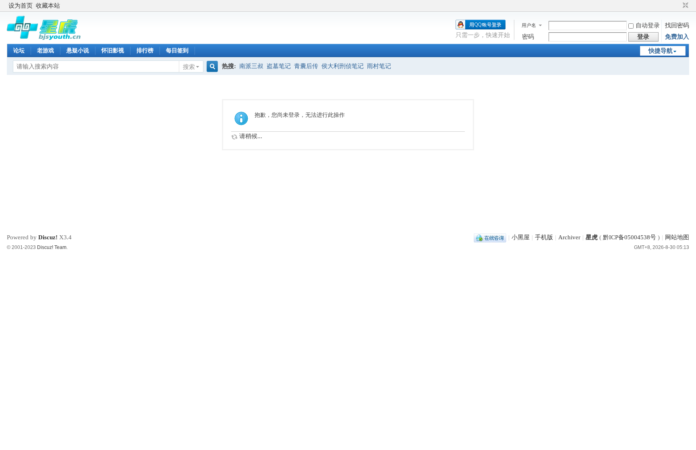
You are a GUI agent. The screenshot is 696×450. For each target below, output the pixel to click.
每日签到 (177, 51)
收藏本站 (48, 5)
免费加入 (677, 36)
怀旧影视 (113, 51)
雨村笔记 (379, 66)
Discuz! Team (51, 247)
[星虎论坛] (44, 38)
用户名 (529, 25)
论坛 (19, 51)
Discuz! (48, 237)
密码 (528, 36)
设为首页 (20, 5)
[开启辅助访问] (678, 5)
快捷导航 (660, 51)
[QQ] (490, 237)
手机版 (544, 237)
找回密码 (677, 25)
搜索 (189, 67)
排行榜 (145, 51)
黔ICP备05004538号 (629, 237)
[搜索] (211, 66)
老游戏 (45, 51)
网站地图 (677, 237)
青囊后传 (306, 66)
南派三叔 (251, 66)
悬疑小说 (77, 51)
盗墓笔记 (279, 66)
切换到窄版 (684, 5)
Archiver (569, 237)
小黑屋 (521, 237)
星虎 (592, 237)
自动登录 (648, 25)
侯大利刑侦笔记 (342, 66)
